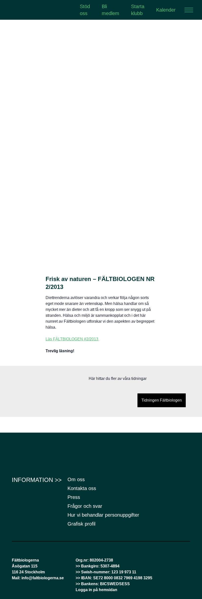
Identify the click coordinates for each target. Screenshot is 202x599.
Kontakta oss (81, 488)
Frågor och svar (84, 506)
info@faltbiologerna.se (42, 578)
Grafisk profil (81, 524)
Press (73, 497)
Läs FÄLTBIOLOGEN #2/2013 (72, 339)
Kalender (166, 10)
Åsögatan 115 (24, 566)
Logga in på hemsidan (96, 590)
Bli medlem (110, 10)
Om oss (76, 479)
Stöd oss (85, 10)
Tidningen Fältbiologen (161, 400)
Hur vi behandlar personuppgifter (103, 515)
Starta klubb (137, 10)
